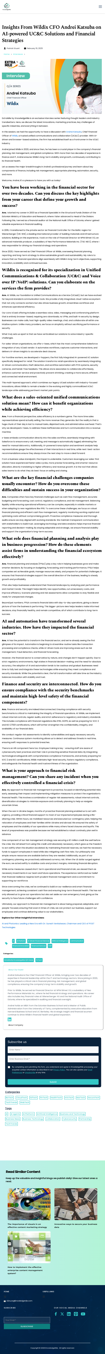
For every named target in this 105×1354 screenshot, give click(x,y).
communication (76, 941)
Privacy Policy (59, 1070)
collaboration (53, 1119)
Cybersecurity (69, 1119)
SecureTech (93, 1097)
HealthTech (56, 1097)
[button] (100, 6)
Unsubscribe (30, 1072)
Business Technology (33, 1119)
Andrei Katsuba (74, 131)
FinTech (39, 960)
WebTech (24, 1102)
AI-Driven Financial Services (38, 941)
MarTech (80, 1097)
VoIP (50, 946)
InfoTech (69, 1097)
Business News (13, 1119)
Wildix (15, 135)
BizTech (9, 1097)
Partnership (85, 1119)
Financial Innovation (21, 946)
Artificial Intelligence (60, 941)
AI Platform (21, 941)
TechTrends (11, 1102)
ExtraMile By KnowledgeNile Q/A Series (18, 960)
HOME (6, 1291)
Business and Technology (72, 1114)
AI (13, 941)
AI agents (15, 1114)
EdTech (33, 1097)
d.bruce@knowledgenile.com (19, 1301)
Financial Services (39, 946)
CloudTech (21, 1097)
